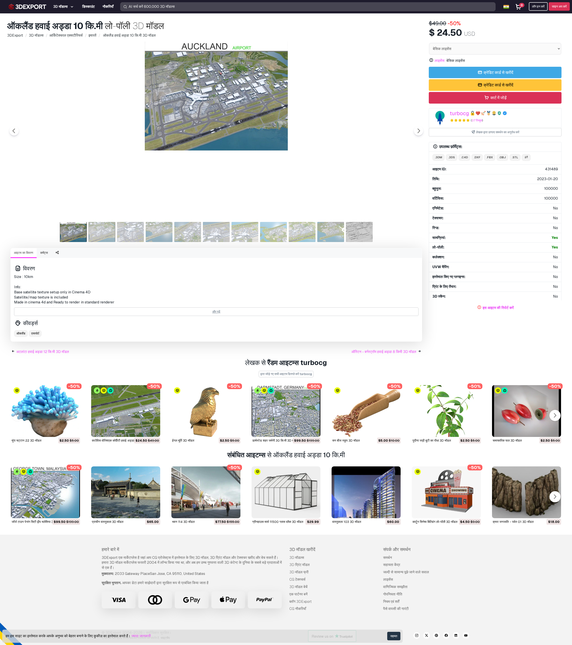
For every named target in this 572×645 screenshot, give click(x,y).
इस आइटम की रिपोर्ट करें (498, 307)
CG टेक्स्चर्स (297, 579)
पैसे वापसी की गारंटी (396, 608)
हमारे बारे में (110, 549)
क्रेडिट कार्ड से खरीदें (498, 72)
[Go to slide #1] (73, 232)
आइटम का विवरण (23, 253)
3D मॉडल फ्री (299, 572)
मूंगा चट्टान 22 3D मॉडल (26, 440)
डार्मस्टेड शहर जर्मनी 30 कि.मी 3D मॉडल (275, 440)
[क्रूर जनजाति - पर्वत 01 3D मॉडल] (526, 492)
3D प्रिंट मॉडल (299, 564)
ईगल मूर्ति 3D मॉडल (183, 440)
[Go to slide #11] (359, 232)
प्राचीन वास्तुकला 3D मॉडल (107, 522)
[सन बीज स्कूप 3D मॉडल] (366, 411)
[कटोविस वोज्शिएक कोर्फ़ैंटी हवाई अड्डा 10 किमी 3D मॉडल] (125, 411)
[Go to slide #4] (159, 232)
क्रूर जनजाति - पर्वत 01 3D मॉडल (513, 522)
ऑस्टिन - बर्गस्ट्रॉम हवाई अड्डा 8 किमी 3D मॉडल (383, 351)
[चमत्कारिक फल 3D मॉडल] (526, 411)
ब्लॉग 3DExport (300, 601)
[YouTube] (465, 636)
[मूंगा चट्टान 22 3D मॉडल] (45, 411)
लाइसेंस (388, 579)
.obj (502, 157)
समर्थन (387, 557)
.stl (515, 157)
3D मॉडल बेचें (298, 586)
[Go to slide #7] (244, 232)
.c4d (464, 157)
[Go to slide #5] (187, 232)
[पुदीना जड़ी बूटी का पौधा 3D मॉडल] (446, 411)
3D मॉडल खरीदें (302, 549)
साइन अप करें (559, 6)
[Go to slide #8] (273, 232)
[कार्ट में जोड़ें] (64, 430)
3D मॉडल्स (296, 557)
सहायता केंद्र (391, 564)
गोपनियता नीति (392, 594)
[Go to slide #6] (216, 232)
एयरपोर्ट (35, 333)
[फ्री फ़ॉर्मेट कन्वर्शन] (526, 157)
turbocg (459, 113)
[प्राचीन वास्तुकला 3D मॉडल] (125, 492)
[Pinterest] (436, 636)
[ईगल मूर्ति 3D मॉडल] (205, 411)
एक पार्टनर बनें (298, 594)
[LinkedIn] (456, 636)
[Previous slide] (14, 131)
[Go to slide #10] (330, 232)
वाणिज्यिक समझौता (395, 586)
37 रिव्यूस (477, 120)
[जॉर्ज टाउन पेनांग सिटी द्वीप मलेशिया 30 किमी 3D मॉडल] (45, 492)
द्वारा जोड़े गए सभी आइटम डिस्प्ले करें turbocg (286, 374)
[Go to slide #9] (302, 232)
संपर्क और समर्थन (396, 549)
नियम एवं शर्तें (391, 601)
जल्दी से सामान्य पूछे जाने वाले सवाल (406, 572)
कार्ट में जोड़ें (498, 97)
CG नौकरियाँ (297, 608)
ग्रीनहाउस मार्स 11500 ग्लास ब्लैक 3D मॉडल (277, 522)
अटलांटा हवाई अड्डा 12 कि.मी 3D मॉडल (42, 351)
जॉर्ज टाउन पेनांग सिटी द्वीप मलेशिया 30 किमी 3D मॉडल (43, 522)
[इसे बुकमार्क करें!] (73, 430)
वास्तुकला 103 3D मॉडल (346, 522)
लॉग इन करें (538, 6)
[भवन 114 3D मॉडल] (205, 492)
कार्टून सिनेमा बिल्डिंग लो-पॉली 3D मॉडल (434, 522)
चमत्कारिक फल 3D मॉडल (507, 440)
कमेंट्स (44, 253)
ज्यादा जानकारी (141, 636)
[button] (555, 415)
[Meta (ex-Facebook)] (446, 636)
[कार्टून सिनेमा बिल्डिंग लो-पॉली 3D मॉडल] (446, 492)
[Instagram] (416, 636)
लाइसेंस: (440, 60)
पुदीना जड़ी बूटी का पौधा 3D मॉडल (431, 440)
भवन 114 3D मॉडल (183, 522)
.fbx (489, 157)
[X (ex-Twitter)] (426, 636)
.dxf (477, 157)
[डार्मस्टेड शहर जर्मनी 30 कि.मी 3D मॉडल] (286, 411)
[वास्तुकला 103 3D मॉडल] (366, 492)
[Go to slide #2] (101, 232)
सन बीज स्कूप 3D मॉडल (346, 440)
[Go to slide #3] (130, 232)
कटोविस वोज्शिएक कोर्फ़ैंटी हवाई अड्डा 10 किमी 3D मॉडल (124, 440)
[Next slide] (418, 131)
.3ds (451, 157)
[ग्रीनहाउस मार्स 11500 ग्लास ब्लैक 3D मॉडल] (286, 492)
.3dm (438, 157)
